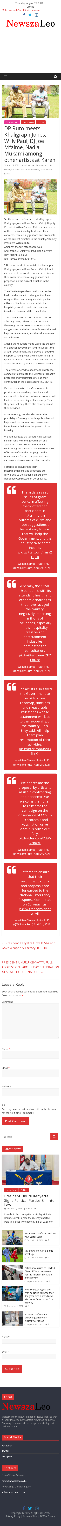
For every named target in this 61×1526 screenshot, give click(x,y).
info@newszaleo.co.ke (13, 1492)
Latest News (28, 122)
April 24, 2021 (42, 568)
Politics (41, 122)
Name (6, 1049)
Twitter (5, 1450)
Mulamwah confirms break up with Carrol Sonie (40, 1235)
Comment (7, 1001)
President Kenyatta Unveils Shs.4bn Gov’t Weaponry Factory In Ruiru (28, 945)
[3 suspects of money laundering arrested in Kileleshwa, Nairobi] (12, 1312)
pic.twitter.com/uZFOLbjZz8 (35, 657)
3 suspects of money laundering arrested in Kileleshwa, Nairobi (36, 1317)
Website (6, 1086)
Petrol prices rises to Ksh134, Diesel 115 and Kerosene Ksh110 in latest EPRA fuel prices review (40, 1272)
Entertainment (12, 122)
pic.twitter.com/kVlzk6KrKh (35, 751)
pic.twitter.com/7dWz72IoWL (35, 840)
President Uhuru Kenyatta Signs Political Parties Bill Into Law (29, 1200)
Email (6, 1067)
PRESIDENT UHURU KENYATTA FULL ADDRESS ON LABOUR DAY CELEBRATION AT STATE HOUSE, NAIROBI (30, 967)
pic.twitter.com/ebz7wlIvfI (35, 911)
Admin (27, 165)
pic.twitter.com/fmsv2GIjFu (35, 554)
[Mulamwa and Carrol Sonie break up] (12, 1249)
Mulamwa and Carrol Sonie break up (21, 10)
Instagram (7, 1456)
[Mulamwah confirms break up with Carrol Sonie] (12, 1231)
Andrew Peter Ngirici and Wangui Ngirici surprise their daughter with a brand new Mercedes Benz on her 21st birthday (39, 1296)
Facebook (7, 1445)
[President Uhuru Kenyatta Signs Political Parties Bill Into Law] (30, 1156)
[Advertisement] (30, 51)
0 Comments (41, 165)
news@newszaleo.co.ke (14, 1481)
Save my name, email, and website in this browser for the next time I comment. (30, 1111)
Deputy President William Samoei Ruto (21, 169)
